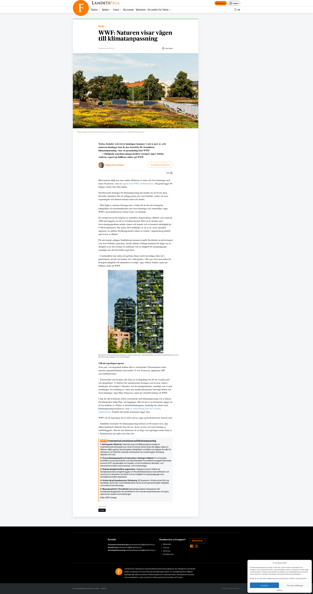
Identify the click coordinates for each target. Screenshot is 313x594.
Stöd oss (166, 551)
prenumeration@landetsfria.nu (142, 545)
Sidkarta (103, 588)
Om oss (166, 548)
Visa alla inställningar (295, 585)
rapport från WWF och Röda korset (137, 183)
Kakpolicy (280, 590)
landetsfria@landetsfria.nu (131, 547)
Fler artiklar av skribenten (160, 165)
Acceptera (264, 585)
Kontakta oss (168, 554)
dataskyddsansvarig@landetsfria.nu (141, 550)
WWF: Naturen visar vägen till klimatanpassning (135, 36)
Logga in (236, 3)
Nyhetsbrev (141, 9)
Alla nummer (128, 9)
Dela (167, 173)
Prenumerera (220, 3)
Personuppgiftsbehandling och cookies (86, 588)
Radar (101, 26)
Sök (239, 9)
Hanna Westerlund (114, 165)
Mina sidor (167, 544)
